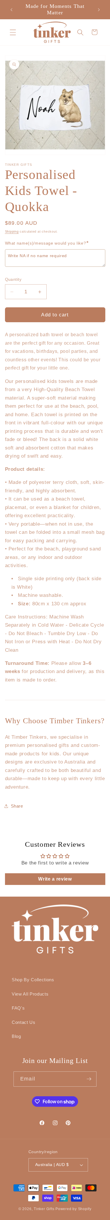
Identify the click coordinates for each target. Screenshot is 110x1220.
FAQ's (18, 1007)
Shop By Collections (33, 979)
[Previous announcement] (11, 9)
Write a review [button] (55, 878)
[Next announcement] (98, 9)
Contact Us (23, 1022)
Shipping (12, 231)
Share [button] (17, 806)
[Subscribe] (89, 1079)
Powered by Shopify (73, 1209)
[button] (13, 32)
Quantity (13, 279)
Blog (16, 1036)
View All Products (30, 993)
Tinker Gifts (44, 1209)
